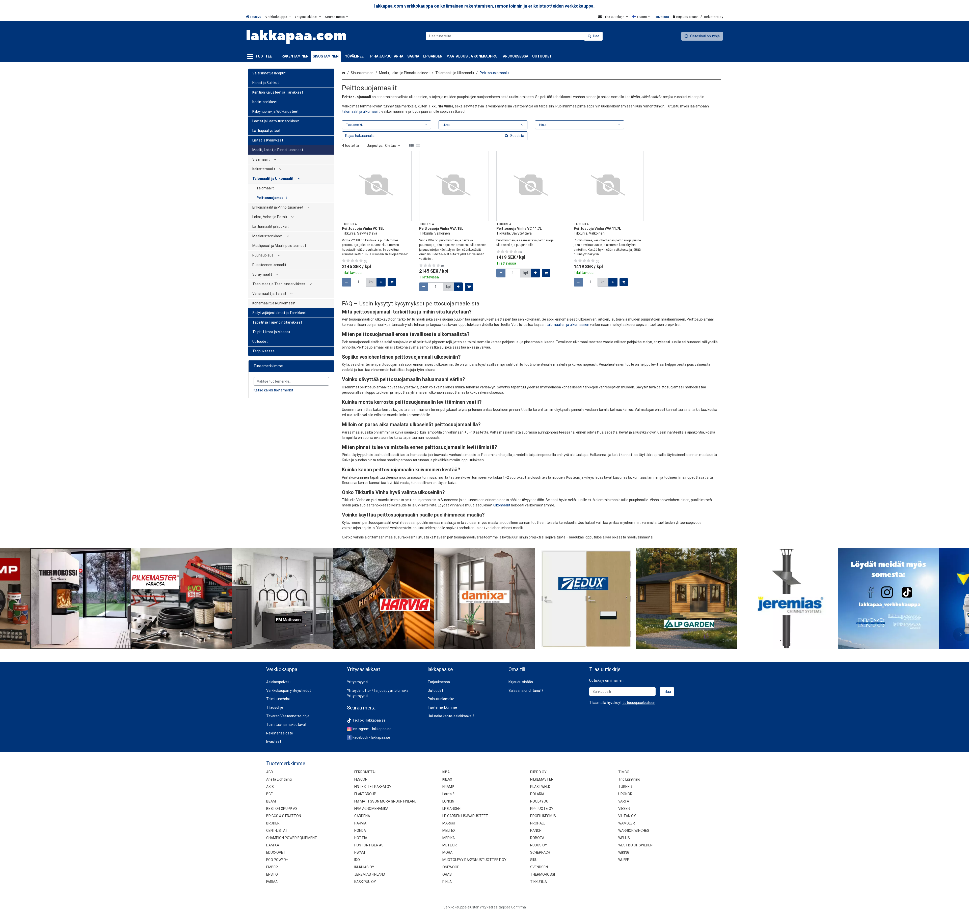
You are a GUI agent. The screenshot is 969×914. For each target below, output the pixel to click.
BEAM (271, 801)
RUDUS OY (538, 845)
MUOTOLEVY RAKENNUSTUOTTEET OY (474, 860)
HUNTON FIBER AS (369, 845)
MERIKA (448, 838)
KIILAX (447, 779)
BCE (269, 794)
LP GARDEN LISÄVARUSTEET (465, 816)
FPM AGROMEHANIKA (371, 809)
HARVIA (360, 823)
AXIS (270, 787)
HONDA (360, 831)
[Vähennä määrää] (346, 282)
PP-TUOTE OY (541, 809)
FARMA (272, 882)
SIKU (533, 860)
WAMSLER (626, 823)
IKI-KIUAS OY (364, 867)
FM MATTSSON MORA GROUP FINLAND (385, 801)
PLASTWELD (540, 787)
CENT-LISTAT (277, 831)
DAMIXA (272, 845)
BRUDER (273, 823)
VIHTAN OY (627, 816)
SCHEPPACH (540, 852)
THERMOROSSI (542, 874)
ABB (269, 772)
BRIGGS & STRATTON (283, 816)
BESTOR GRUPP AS (282, 809)
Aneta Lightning (279, 779)
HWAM (359, 852)
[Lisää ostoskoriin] (392, 282)
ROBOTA (537, 838)
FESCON (360, 779)
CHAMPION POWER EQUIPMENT (291, 838)
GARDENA (362, 816)
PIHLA (447, 882)
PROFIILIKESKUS (543, 816)
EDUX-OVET (276, 852)
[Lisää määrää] (381, 282)
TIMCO (623, 772)
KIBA (446, 772)
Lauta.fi (448, 794)
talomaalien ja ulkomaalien (567, 325)
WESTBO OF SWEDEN (635, 845)
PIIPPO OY (538, 772)
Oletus (390, 146)
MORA (447, 852)
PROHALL (537, 823)
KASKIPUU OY (365, 882)
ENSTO (272, 874)
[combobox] (514, 36)
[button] (638, 703)
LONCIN (448, 801)
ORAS (447, 874)
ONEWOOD (451, 867)
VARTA (623, 801)
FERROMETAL (365, 772)
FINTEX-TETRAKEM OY (372, 787)
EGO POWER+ (277, 860)
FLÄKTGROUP (365, 794)
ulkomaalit (501, 505)
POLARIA (537, 794)
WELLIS (624, 838)
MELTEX (448, 831)
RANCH (536, 831)
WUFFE (623, 860)
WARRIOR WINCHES (633, 831)
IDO (357, 860)
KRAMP (448, 787)
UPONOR (625, 794)
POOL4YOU (539, 801)
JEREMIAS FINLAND (369, 874)
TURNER (625, 787)
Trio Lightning (629, 779)
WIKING (623, 852)
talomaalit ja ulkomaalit (361, 111)
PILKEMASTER (541, 779)
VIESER (624, 809)
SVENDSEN (539, 867)
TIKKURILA (538, 882)
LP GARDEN (451, 809)
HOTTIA (360, 838)
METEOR (449, 845)
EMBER (272, 867)
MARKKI (448, 823)
